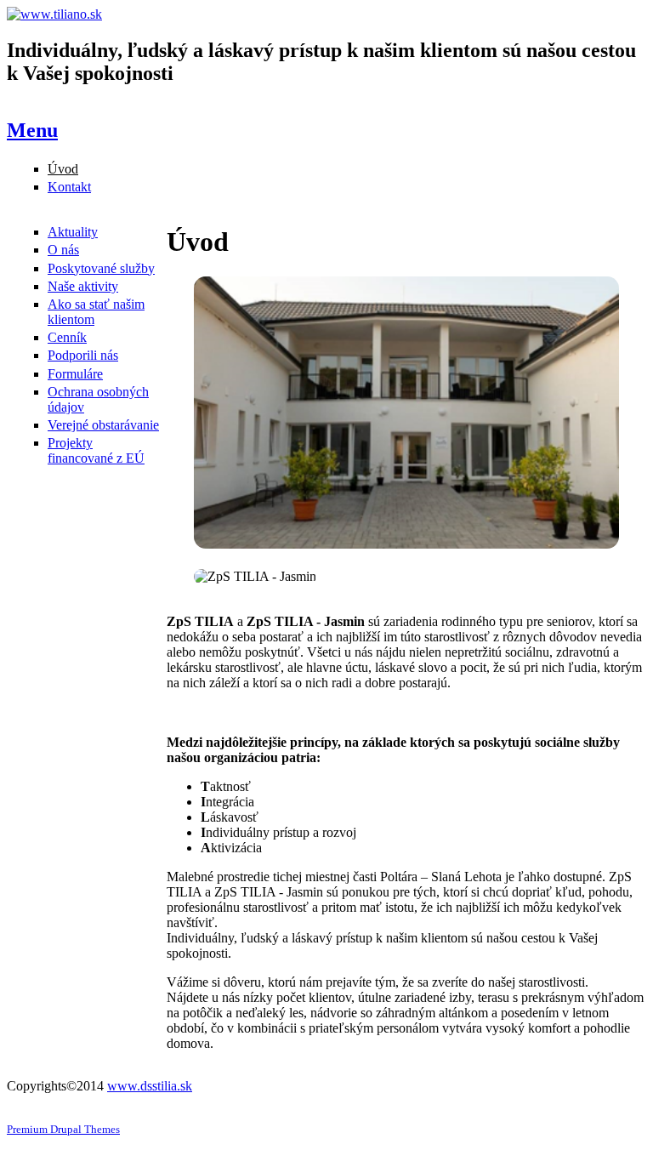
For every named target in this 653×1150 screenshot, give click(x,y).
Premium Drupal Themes (63, 1129)
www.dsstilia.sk (149, 1086)
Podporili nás (83, 355)
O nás (63, 249)
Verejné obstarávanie (103, 425)
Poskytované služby (101, 268)
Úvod (63, 169)
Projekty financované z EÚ (96, 450)
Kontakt (69, 186)
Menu (32, 130)
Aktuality (73, 232)
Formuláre (75, 374)
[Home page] (54, 14)
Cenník (67, 337)
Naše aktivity (83, 286)
